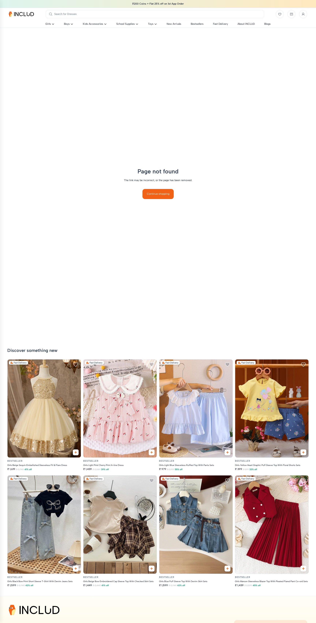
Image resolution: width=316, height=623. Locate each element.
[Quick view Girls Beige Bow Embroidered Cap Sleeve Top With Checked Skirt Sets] (152, 568)
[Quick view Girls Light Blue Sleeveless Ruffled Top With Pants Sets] (227, 452)
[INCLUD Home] (21, 14)
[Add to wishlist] (75, 364)
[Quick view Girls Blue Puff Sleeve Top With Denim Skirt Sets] (227, 568)
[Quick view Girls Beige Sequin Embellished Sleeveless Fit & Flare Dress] (76, 452)
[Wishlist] (280, 14)
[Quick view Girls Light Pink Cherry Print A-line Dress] (152, 452)
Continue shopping (158, 193)
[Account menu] (303, 14)
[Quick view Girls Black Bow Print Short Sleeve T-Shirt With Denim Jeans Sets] (76, 568)
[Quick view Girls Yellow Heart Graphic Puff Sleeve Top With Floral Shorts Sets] (303, 452)
